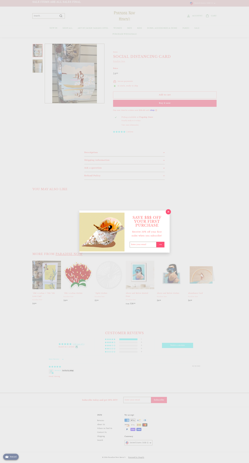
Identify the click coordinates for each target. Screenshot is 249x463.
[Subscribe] (160, 244)
